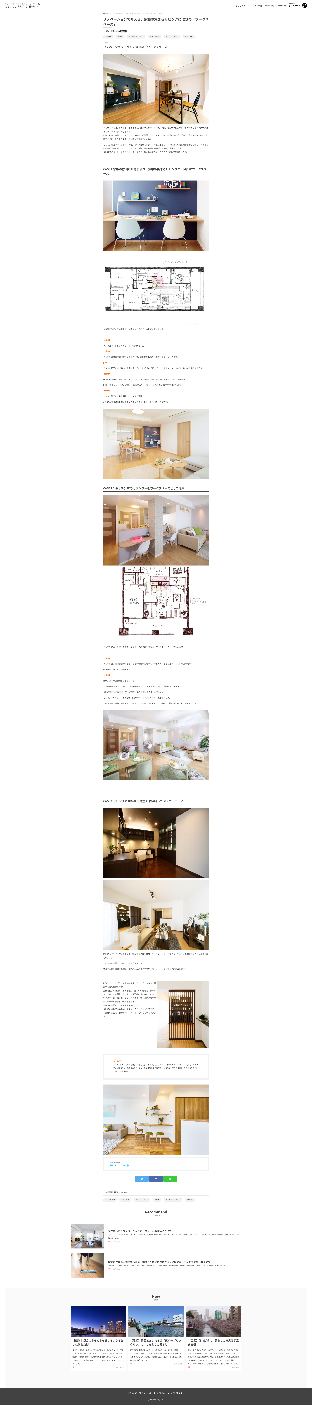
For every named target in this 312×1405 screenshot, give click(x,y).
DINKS (109, 36)
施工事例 (189, 36)
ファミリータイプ (137, 36)
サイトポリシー (162, 1393)
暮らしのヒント (242, 5)
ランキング (270, 5)
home (107, 13)
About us (282, 5)
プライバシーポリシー (145, 1393)
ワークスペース (172, 36)
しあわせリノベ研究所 (115, 31)
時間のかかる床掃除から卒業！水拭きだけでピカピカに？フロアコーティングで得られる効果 (159, 1262)
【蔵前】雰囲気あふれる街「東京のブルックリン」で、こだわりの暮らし (155, 1342)
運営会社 (131, 1393)
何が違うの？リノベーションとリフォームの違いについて (139, 1231)
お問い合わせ (175, 1393)
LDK (120, 36)
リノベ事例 (257, 5)
